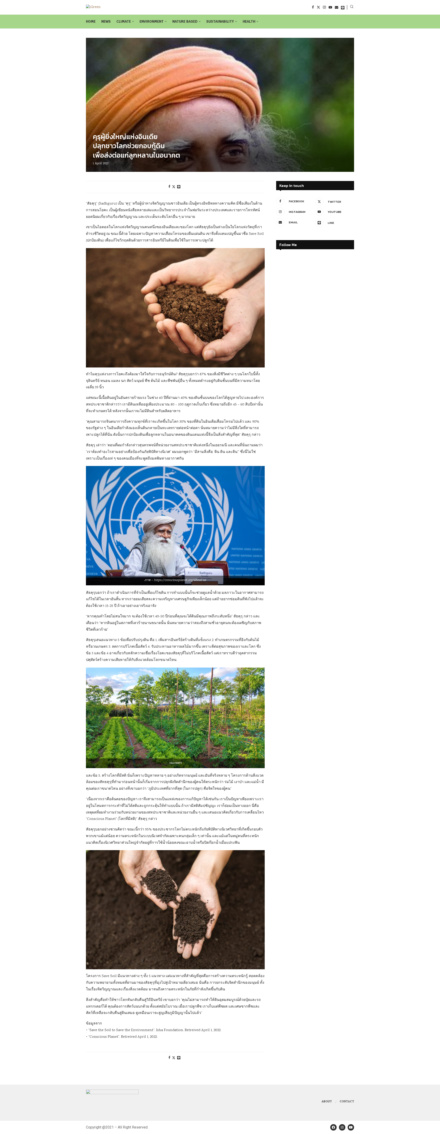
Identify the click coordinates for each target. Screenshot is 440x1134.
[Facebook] (313, 7)
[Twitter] (318, 7)
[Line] (343, 7)
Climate (123, 21)
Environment (152, 21)
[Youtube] (330, 7)
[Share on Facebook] (169, 187)
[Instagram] (324, 7)
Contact (347, 1102)
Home (91, 21)
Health (249, 21)
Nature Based (185, 21)
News (106, 21)
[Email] (336, 7)
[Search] (351, 7)
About (327, 1102)
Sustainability (220, 21)
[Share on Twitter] (173, 187)
